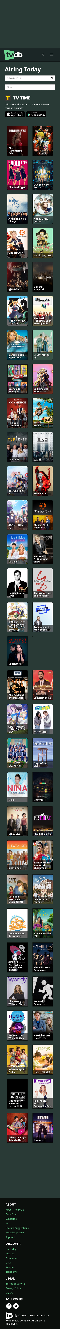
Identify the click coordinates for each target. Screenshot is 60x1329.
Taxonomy (11, 1271)
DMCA (9, 1292)
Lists (8, 1262)
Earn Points (12, 1214)
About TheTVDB (15, 1209)
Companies (12, 1258)
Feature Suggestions (17, 1227)
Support (10, 1237)
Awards (10, 1253)
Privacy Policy (13, 1288)
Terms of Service (15, 1283)
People (10, 1267)
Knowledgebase (15, 1232)
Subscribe (11, 1218)
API (7, 1223)
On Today (11, 1249)
